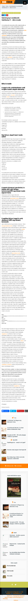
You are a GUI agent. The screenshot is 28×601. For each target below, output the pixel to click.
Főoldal (3, 6)
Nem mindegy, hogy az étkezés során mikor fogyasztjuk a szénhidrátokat (15, 457)
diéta (25, 30)
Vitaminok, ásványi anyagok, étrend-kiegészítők (16, 450)
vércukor (13, 95)
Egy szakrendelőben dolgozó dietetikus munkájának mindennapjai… (17, 553)
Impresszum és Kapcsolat (13, 591)
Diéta (3, 83)
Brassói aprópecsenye (11, 565)
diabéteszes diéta (9, 465)
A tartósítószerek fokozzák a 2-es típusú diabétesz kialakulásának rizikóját (15, 428)
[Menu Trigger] (25, 3)
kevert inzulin (18, 135)
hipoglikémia (4, 333)
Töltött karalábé (10, 571)
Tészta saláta (9, 576)
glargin (23, 229)
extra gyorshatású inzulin (7, 225)
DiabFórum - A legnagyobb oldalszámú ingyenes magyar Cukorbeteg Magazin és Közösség (13, 597)
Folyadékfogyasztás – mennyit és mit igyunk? (16, 442)
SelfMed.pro (16, 600)
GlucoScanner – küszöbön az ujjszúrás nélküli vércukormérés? (17, 536)
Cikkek (7, 6)
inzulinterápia (19, 465)
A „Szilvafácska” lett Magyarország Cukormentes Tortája (14, 421)
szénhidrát (4, 35)
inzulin (9, 83)
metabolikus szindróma (7, 364)
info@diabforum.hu (17, 593)
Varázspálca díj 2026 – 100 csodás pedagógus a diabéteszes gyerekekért (16, 435)
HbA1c (22, 340)
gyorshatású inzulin (14, 198)
